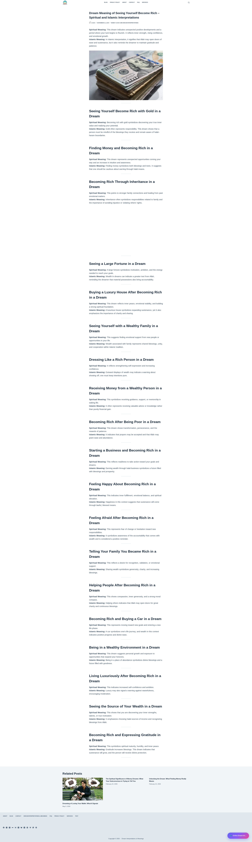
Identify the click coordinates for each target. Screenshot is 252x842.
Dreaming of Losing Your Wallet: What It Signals (80, 803)
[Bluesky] (21, 827)
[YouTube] (24, 827)
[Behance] (27, 827)
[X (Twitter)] (9, 827)
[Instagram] (6, 827)
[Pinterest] (36, 827)
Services (145, 2)
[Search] (188, 2)
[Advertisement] (126, 231)
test (76, 816)
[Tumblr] (18, 827)
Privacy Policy (115, 2)
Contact (132, 2)
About (124, 2)
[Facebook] (3, 827)
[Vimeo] (30, 827)
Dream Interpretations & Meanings (35, 816)
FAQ (138, 2)
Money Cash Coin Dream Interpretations (124, 23)
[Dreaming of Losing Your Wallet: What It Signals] (83, 789)
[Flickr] (12, 827)
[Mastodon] (33, 827)
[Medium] (15, 827)
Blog (105, 2)
